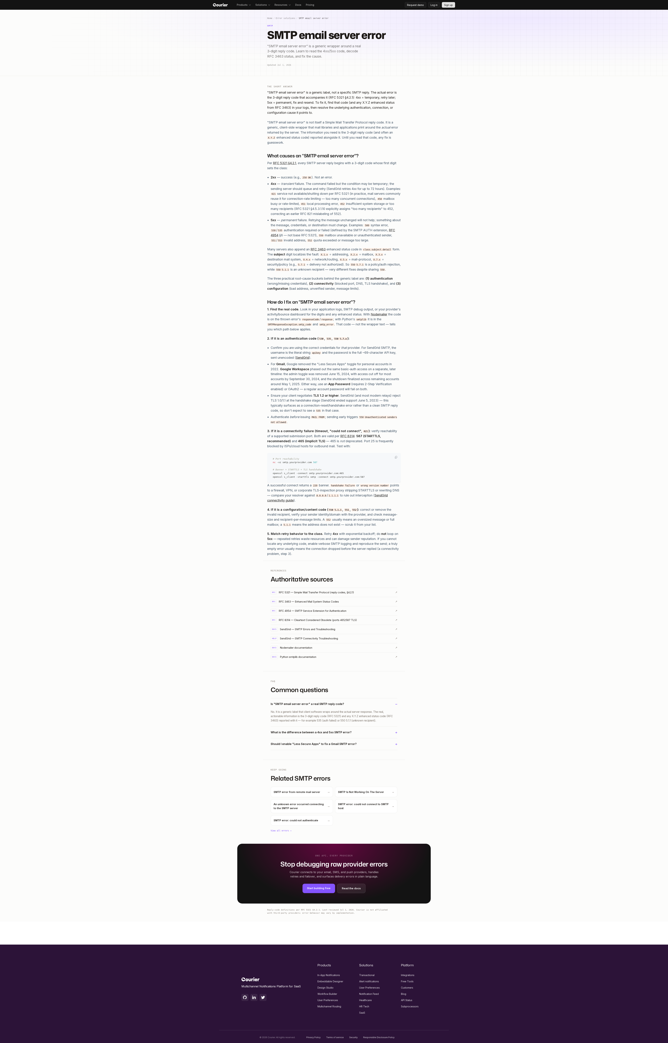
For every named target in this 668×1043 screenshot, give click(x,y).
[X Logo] (263, 997)
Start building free (319, 888)
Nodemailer (379, 314)
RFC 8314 (347, 436)
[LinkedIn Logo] (253, 997)
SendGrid (302, 357)
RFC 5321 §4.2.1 (284, 163)
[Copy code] (396, 457)
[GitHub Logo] (244, 997)
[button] (244, 4)
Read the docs (351, 888)
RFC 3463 (318, 249)
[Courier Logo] (220, 5)
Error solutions (285, 18)
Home (269, 18)
